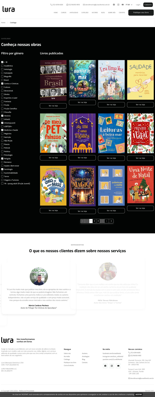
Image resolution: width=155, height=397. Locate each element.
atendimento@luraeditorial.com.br (97, 5)
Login (138, 5)
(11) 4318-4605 (57, 5)
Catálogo (84, 12)
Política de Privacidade (26, 391)
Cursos (63, 12)
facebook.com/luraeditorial (112, 353)
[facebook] (114, 4)
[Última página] (111, 221)
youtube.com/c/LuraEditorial (112, 359)
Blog (103, 12)
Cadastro (148, 5)
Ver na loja (53, 106)
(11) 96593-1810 (74, 5)
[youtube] (122, 4)
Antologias (74, 12)
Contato (122, 12)
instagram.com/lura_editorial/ (113, 356)
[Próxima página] (106, 221)
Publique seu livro (141, 12)
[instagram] (118, 4)
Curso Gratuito (69, 365)
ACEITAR (139, 394)
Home (56, 12)
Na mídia (67, 356)
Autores (95, 12)
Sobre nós (112, 12)
